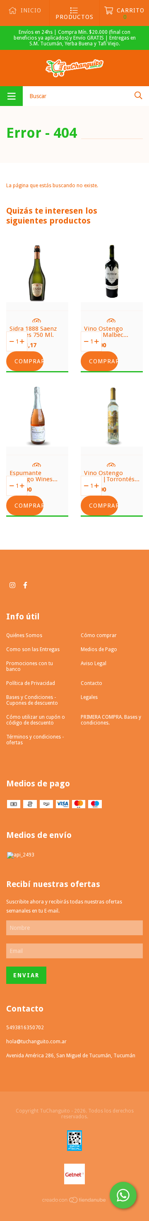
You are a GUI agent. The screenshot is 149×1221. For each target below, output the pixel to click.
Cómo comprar (99, 635)
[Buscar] (138, 95)
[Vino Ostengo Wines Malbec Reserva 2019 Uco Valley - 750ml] (112, 296)
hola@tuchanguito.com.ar (36, 1042)
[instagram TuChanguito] (12, 585)
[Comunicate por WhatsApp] (123, 1195)
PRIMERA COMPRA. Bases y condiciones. (111, 720)
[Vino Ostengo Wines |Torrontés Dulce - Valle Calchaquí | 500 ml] (112, 440)
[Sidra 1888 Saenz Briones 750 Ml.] (37, 296)
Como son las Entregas (33, 649)
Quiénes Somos (24, 635)
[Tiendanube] (74, 1202)
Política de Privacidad (30, 683)
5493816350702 (25, 1027)
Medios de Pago (99, 649)
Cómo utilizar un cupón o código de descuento (35, 720)
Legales (89, 697)
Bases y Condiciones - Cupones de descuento (32, 700)
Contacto (91, 683)
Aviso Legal (93, 663)
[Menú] (11, 96)
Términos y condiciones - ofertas (35, 740)
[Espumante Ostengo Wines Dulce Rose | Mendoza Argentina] (37, 440)
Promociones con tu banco (29, 666)
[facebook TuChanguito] (25, 585)
